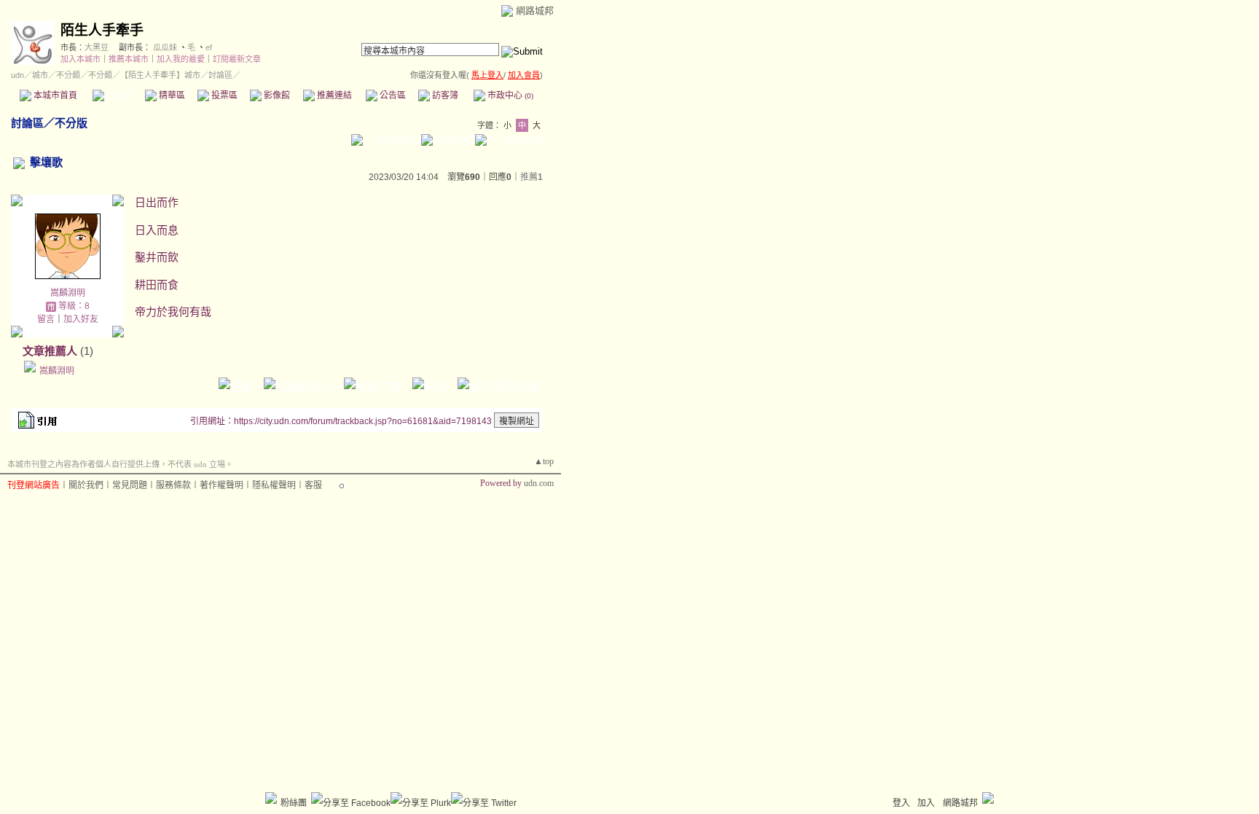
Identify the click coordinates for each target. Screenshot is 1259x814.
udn (17, 75)
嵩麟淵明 (67, 293)
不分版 (71, 123)
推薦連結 (333, 95)
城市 (40, 75)
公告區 (391, 95)
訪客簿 (444, 95)
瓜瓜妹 (165, 47)
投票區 (223, 95)
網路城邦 (535, 10)
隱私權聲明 (274, 485)
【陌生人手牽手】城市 (160, 75)
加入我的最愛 (181, 59)
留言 (46, 319)
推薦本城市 (129, 59)
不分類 (68, 75)
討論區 (118, 95)
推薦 (531, 177)
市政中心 (509, 95)
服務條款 (173, 485)
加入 (926, 803)
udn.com (539, 483)
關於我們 (85, 485)
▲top (544, 461)
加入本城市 (80, 59)
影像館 (276, 95)
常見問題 (129, 485)
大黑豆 (97, 47)
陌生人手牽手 (102, 30)
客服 (313, 485)
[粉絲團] (271, 798)
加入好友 (80, 319)
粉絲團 (294, 803)
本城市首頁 (54, 95)
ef (208, 47)
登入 (901, 803)
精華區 (171, 95)
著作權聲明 (221, 485)
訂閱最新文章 (237, 59)
